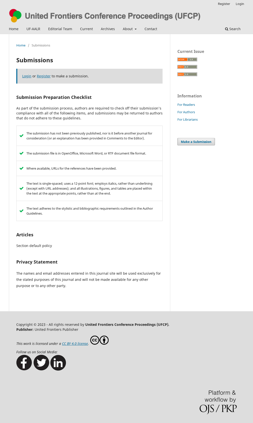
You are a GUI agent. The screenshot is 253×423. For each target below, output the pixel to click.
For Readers (186, 104)
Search (234, 28)
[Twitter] (41, 369)
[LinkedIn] (58, 369)
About (128, 28)
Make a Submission (196, 141)
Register (224, 3)
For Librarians (187, 119)
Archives (108, 28)
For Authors (186, 112)
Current (86, 28)
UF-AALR (33, 28)
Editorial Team (60, 28)
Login (240, 3)
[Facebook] (24, 369)
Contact (151, 28)
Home (14, 28)
